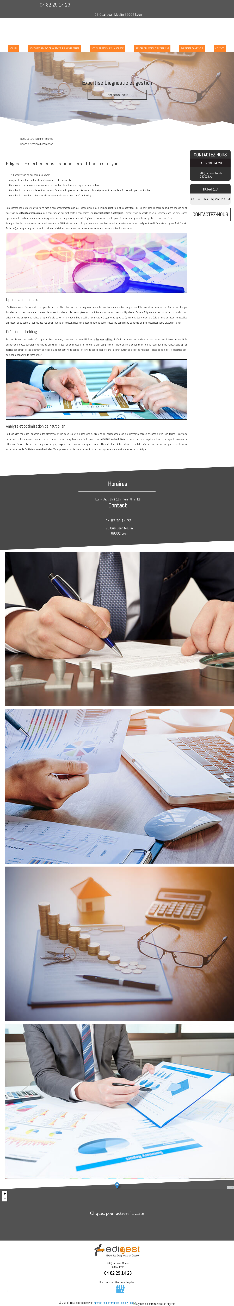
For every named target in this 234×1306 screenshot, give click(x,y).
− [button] (5, 1199)
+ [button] (5, 1194)
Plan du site (106, 1282)
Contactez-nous (117, 94)
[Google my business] (120, 1290)
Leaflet (230, 1187)
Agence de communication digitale (113, 1303)
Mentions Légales (125, 1282)
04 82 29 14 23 (55, 5)
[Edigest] (117, 29)
